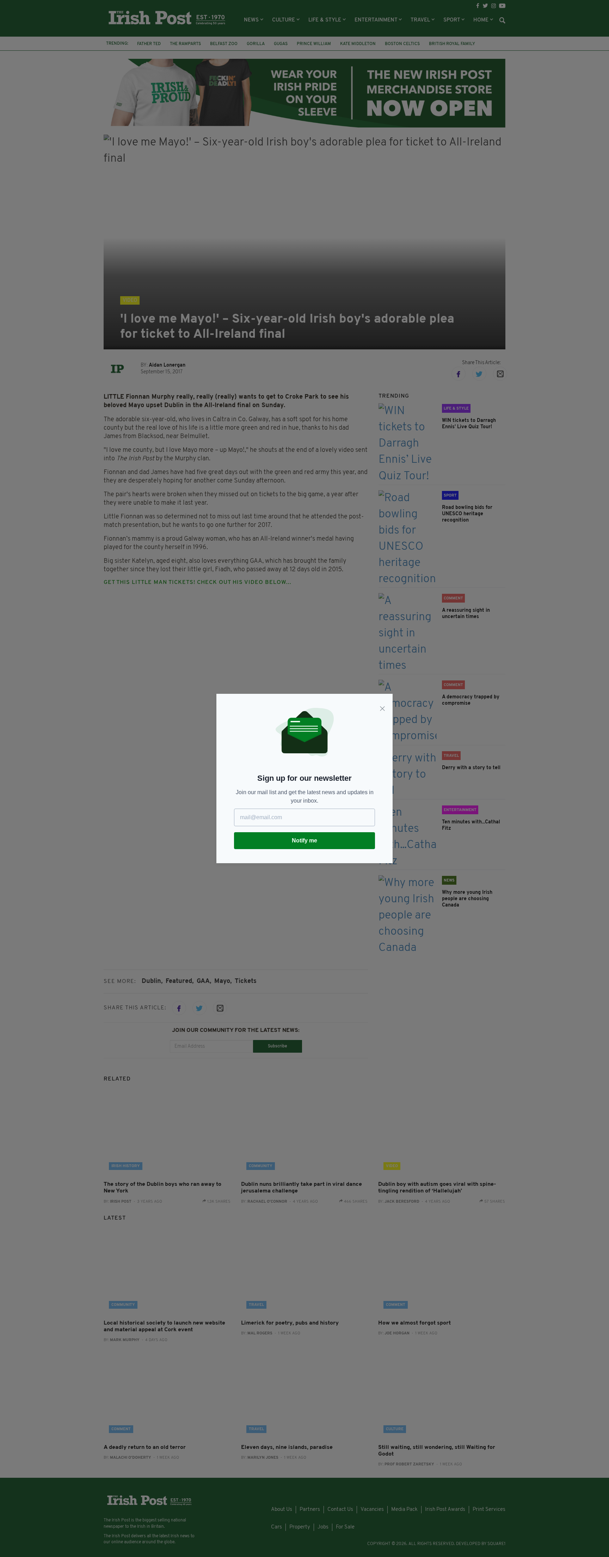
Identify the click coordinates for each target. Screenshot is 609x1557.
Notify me (304, 840)
